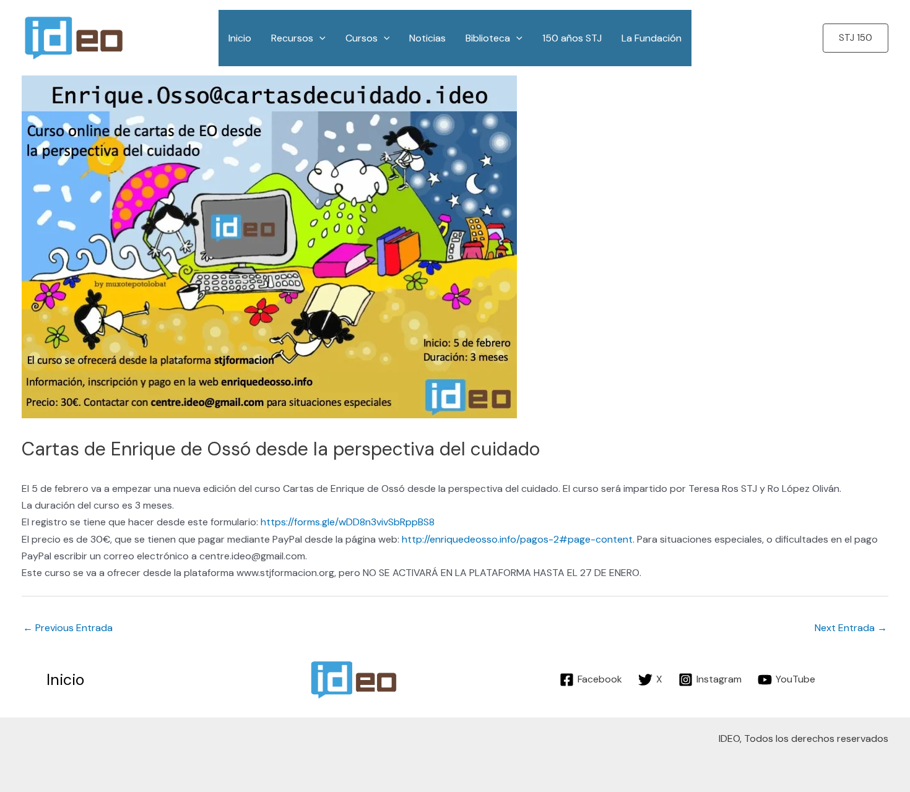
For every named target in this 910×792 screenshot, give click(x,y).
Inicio (239, 38)
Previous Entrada (68, 627)
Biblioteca (488, 38)
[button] (855, 38)
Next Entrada (851, 627)
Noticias (427, 38)
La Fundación (652, 38)
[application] (319, 38)
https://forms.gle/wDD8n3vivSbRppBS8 (348, 521)
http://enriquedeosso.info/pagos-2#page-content (517, 539)
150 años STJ (572, 38)
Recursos (292, 38)
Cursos (361, 38)
